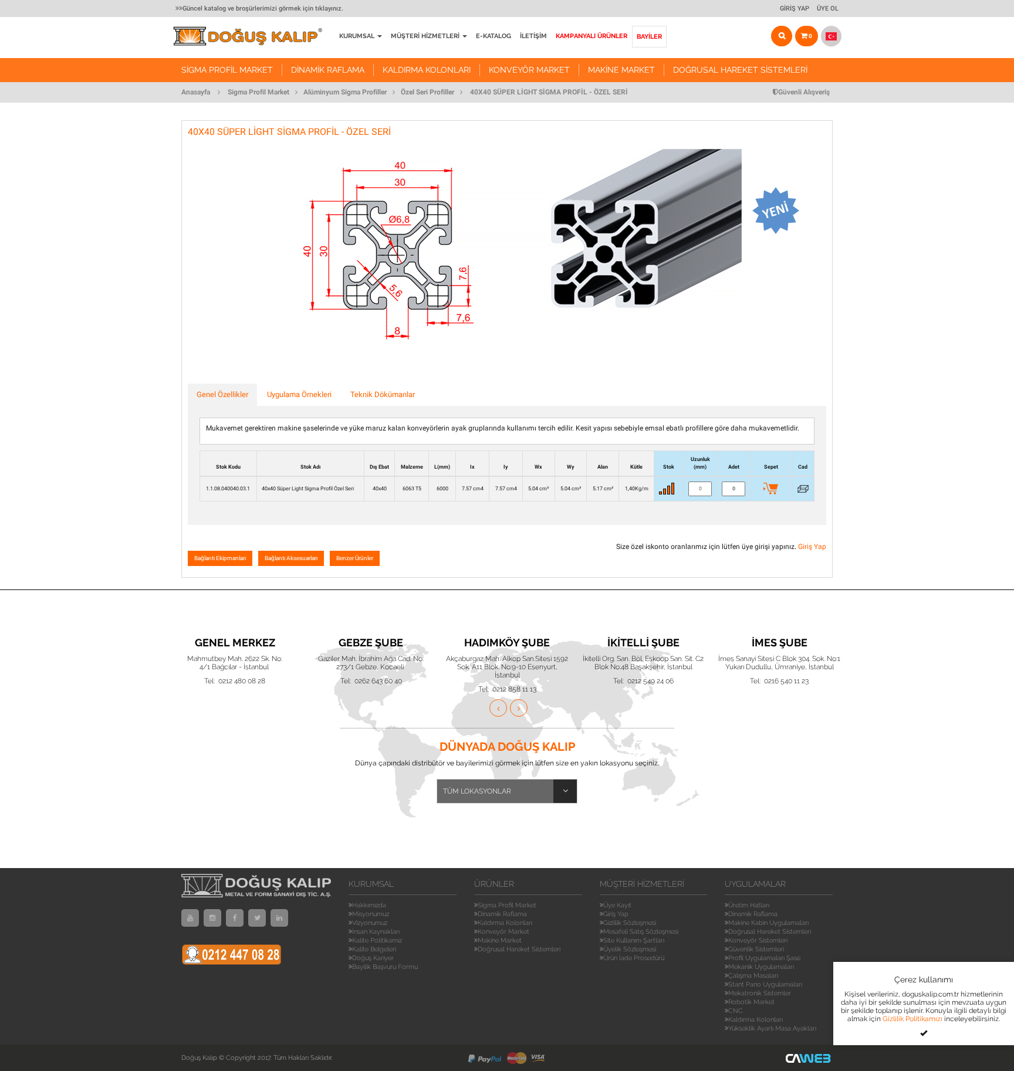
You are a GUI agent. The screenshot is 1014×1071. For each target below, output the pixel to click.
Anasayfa (195, 92)
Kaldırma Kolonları (427, 69)
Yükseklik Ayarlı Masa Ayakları (772, 1028)
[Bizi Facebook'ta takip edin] (235, 918)
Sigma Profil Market (227, 69)
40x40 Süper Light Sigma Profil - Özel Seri (549, 92)
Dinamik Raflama (327, 69)
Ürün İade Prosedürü (633, 958)
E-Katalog (493, 36)
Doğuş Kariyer (373, 958)
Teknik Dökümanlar (382, 394)
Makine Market (621, 69)
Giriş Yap (794, 8)
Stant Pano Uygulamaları (765, 984)
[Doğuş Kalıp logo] (254, 36)
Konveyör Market (529, 69)
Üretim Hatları (748, 905)
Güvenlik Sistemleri (756, 949)
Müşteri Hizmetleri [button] (426, 36)
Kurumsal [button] (357, 36)
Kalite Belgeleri (374, 949)
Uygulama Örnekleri (299, 394)
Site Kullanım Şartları (633, 940)
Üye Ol (828, 8)
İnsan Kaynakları (376, 932)
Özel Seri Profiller (427, 92)
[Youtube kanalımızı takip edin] (190, 918)
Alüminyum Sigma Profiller (345, 92)
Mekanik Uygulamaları (761, 967)
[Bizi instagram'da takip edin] (212, 918)
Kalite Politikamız (377, 940)
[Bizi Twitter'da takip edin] (257, 918)
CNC (735, 1011)
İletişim (533, 36)
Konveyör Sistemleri (757, 940)
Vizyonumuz (369, 923)
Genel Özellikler (222, 394)
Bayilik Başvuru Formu (385, 967)
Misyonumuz (370, 914)
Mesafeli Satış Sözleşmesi (640, 932)
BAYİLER (649, 36)
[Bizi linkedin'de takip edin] (279, 918)
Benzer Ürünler (354, 558)
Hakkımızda (369, 905)
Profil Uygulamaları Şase (764, 958)
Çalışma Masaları (753, 976)
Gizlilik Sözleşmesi (629, 923)
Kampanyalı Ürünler (591, 36)
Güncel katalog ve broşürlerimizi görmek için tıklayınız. (262, 8)
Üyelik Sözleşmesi (629, 949)
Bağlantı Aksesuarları (291, 558)
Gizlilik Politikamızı (912, 1019)
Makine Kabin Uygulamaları (768, 923)
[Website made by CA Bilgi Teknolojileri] (809, 1058)
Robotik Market (751, 1002)
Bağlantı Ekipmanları (220, 558)
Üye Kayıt (617, 905)
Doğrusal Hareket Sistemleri (740, 69)
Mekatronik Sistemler (759, 993)
